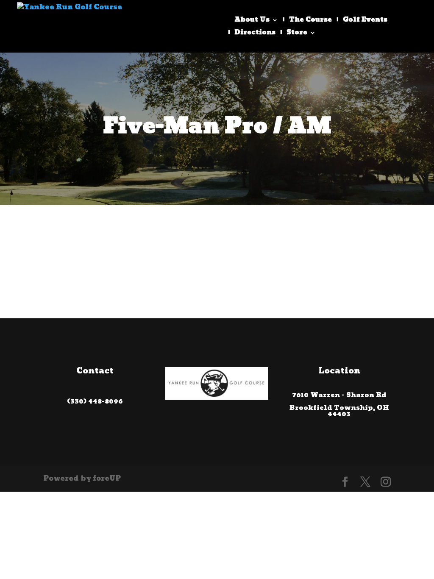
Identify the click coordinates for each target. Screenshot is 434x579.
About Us (252, 21)
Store (297, 34)
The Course (310, 21)
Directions (254, 34)
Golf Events (365, 21)
